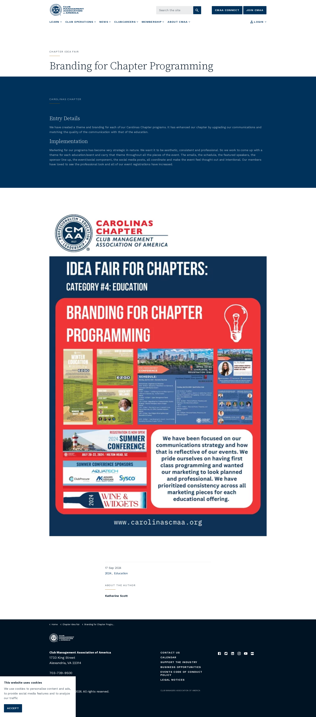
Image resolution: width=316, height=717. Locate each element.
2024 (108, 573)
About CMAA (178, 21)
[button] (197, 10)
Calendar (168, 657)
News (103, 21)
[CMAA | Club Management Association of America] (67, 10)
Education (121, 573)
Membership (152, 21)
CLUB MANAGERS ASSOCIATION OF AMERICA (180, 691)
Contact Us (170, 652)
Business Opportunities (180, 667)
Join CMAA (254, 10)
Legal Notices (172, 679)
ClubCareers (125, 21)
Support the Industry (178, 662)
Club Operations (79, 21)
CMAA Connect (227, 10)
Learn (54, 21)
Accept (13, 708)
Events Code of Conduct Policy (181, 673)
